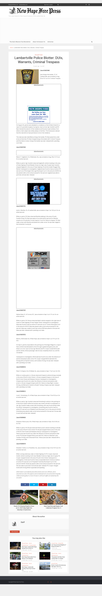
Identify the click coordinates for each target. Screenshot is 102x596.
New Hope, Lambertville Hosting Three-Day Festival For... (28, 568)
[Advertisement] (51, 28)
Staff (43, 66)
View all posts (14, 531)
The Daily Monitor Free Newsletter (20, 42)
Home (11, 47)
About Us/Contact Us (39, 42)
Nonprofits (60, 543)
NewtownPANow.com (13, 4)
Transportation (32, 545)
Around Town (39, 55)
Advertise (50, 42)
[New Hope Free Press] (34, 11)
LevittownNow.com (23, 4)
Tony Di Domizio (57, 549)
